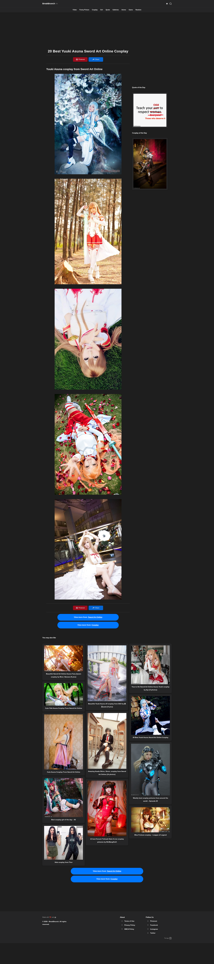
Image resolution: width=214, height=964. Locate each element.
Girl (101, 10)
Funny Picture (84, 10)
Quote (108, 10)
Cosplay (95, 10)
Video (75, 10)
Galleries (116, 10)
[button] (167, 4)
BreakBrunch (54, 921)
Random (138, 10)
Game (131, 10)
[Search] (170, 4)
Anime (123, 10)
